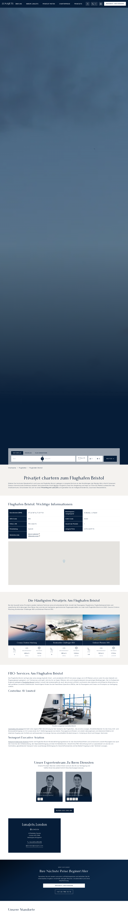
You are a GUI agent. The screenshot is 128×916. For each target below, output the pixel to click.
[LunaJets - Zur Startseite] (7, 4)
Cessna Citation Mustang (27, 643)
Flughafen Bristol (28, 682)
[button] (94, 4)
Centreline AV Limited (16, 729)
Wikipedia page (33, 536)
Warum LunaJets (32, 4)
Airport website (33, 534)
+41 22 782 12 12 (64, 892)
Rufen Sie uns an (64, 810)
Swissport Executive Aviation (18, 742)
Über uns (18, 4)
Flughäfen (23, 468)
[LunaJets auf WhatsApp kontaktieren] (101, 4)
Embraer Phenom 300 (101, 643)
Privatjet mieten (49, 4)
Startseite (12, 468)
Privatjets (78, 4)
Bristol (56, 485)
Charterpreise (64, 4)
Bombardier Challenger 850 (64, 643)
